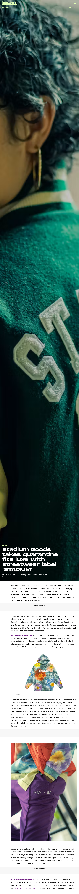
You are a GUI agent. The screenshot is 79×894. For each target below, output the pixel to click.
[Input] (9, 3)
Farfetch (35, 888)
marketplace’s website (23, 888)
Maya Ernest (5, 7)
